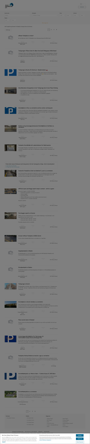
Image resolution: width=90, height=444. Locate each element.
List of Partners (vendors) (45, 440)
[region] (45, 438)
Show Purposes (80, 442)
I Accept (80, 435)
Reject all (80, 438)
